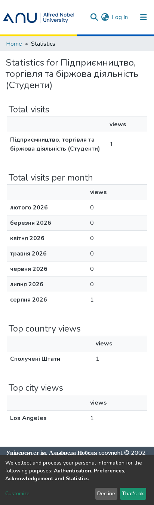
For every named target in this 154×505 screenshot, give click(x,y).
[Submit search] (94, 17)
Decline (106, 493)
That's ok (133, 493)
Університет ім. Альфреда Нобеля (51, 453)
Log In (120, 17)
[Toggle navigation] (143, 17)
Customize (17, 493)
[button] (105, 17)
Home (14, 44)
